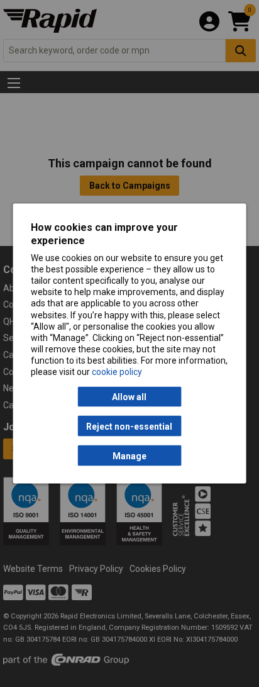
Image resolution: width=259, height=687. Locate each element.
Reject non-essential (129, 426)
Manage (129, 455)
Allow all (129, 397)
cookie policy (117, 372)
